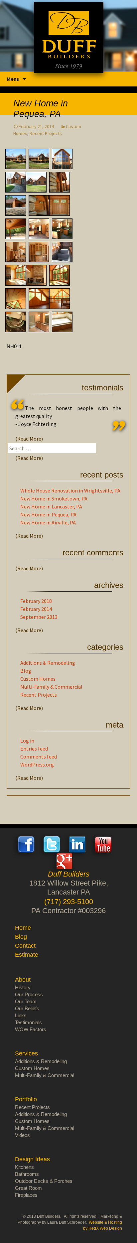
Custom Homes (38, 678)
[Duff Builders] (68, 37)
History (23, 987)
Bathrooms (27, 1174)
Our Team (26, 1001)
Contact (25, 945)
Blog (25, 670)
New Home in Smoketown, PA (53, 498)
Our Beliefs (27, 1008)
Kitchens (24, 1167)
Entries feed (34, 748)
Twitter (52, 844)
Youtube (103, 844)
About (23, 979)
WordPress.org (37, 764)
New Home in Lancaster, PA (51, 506)
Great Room (28, 1188)
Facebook (26, 844)
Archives (108, 585)
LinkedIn (77, 844)
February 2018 (36, 601)
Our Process (29, 994)
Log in (27, 740)
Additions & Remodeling (47, 662)
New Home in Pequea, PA (48, 514)
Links (21, 1015)
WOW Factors (30, 1029)
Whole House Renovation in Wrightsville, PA (70, 490)
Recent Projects (46, 133)
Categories (105, 646)
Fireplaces (26, 1195)
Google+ (64, 861)
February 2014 (36, 609)
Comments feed (38, 756)
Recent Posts (101, 474)
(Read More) (29, 438)
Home (23, 927)
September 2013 (39, 617)
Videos (22, 1135)
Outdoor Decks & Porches (43, 1181)
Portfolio (26, 1099)
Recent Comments (93, 552)
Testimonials (102, 387)
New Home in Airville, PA (48, 522)
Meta (114, 724)
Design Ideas (32, 1159)
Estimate (26, 954)
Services (26, 1053)
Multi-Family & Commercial (51, 686)
